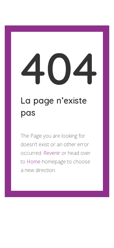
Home (34, 161)
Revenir (51, 152)
